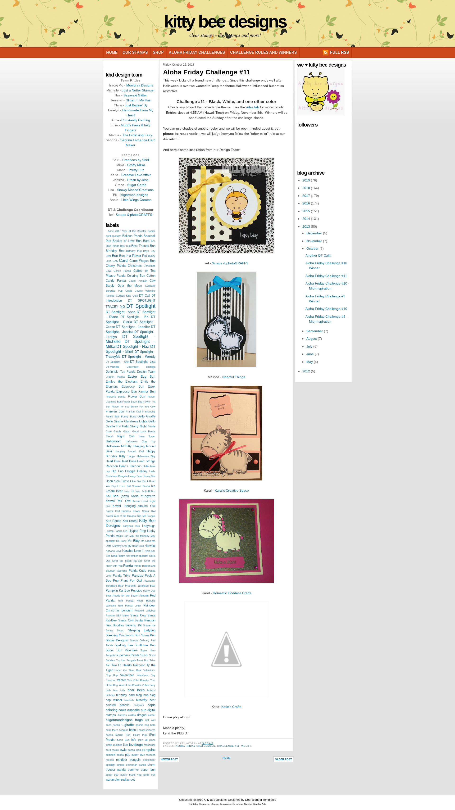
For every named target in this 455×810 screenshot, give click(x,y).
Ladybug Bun (131, 526)
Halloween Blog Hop (140, 441)
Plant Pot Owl (131, 580)
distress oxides (127, 715)
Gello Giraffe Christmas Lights (126, 421)
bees (141, 690)
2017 (306, 196)
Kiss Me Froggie (145, 516)
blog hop (142, 695)
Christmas (135, 265)
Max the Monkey (139, 535)
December (314, 233)
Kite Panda (113, 521)
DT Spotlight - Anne (121, 312)
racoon (110, 759)
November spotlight (137, 555)
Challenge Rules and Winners (263, 52)
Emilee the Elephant (121, 381)
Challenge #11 (228, 746)
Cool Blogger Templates (260, 799)
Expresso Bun (126, 391)
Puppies (136, 590)
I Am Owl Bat (138, 481)
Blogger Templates (221, 804)
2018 (306, 188)
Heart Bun (113, 461)
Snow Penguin (117, 640)
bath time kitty (115, 690)
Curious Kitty (123, 295)
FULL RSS (339, 52)
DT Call (144, 295)
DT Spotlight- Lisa (142, 361)
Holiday (142, 471)
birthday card (125, 695)
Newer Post (169, 759)
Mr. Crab (146, 540)
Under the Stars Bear (128, 670)
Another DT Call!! (318, 255)
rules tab (252, 107)
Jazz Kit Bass (132, 491)
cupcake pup (136, 710)
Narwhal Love (114, 550)
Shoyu (120, 630)
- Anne (110, 231)
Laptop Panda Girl (116, 530)
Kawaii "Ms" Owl (118, 501)
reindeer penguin (128, 759)
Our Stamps (135, 52)
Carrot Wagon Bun (142, 260)
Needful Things (233, 377)
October (312, 248)
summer (133, 769)
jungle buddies (114, 744)
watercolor (113, 779)
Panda (128, 565)
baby (152, 685)
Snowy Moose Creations (135, 190)
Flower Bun (136, 396)
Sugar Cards (136, 185)
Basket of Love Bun (127, 241)
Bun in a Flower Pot (133, 256)
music (115, 749)
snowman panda (136, 764)
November (314, 241)
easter (151, 715)
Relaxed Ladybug (144, 610)
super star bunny (116, 774)
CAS (115, 260)
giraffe (129, 725)
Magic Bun (122, 535)
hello (152, 725)
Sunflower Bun (145, 645)
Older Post (283, 759)
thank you (135, 774)
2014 (306, 219)
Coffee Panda (122, 270)
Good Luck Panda (143, 431)
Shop (158, 52)
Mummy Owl (119, 545)
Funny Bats (113, 416)
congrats (139, 705)
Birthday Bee (115, 251)
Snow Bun (148, 635)
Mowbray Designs (139, 85)
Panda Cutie (137, 570)
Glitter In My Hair (138, 100)
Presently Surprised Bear (140, 585)
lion (125, 745)
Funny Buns (128, 416)
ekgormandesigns (119, 720)
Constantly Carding (135, 120)
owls (123, 749)
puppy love (138, 754)
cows (122, 710)
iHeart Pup (140, 734)
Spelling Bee (124, 645)
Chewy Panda (116, 265)
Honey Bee (149, 476)
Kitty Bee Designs (225, 21)
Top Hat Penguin (126, 660)
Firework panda (115, 396)
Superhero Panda (127, 655)
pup (127, 754)
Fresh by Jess (137, 180)
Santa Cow (138, 615)
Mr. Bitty (133, 541)
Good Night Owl (120, 436)
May (310, 362)
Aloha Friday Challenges (197, 52)
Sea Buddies (115, 625)
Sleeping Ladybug (141, 630)
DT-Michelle (112, 366)
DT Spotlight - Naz (132, 346)
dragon (141, 715)
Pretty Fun (136, 170)
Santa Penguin (145, 620)
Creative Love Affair (136, 175)
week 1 (246, 746)
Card (123, 260)
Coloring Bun (136, 275)
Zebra (145, 685)
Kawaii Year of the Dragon (121, 516)
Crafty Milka (136, 165)
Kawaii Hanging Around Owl (134, 506)
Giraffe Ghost (122, 431)
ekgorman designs (134, 195)
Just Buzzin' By (136, 105)
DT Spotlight (140, 306)
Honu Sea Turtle (117, 481)
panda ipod (134, 749)
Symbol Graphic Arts (255, 804)
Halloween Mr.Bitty (119, 446)
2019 (306, 180)
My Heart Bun (136, 545)
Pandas (137, 575)
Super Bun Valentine (121, 650)
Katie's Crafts (231, 707)
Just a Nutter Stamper (138, 90)
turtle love (149, 774)
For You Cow (147, 406)
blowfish (129, 700)
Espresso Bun (133, 386)
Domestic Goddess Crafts (232, 593)
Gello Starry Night (134, 426)
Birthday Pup (134, 250)
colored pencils (117, 705)
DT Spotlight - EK (134, 317)
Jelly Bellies (148, 491)
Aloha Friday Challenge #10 (326, 309)
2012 (306, 371)
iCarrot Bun (122, 734)
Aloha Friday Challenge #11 (206, 72)
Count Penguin (138, 280)
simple (120, 764)
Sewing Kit (133, 625)
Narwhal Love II (133, 550)
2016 (306, 203)
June (310, 354)
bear (130, 690)
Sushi (144, 655)
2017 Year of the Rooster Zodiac (135, 231)
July (309, 346)
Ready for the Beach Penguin (131, 595)
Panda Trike (121, 575)
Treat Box (143, 660)
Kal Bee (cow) (117, 496)
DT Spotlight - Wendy (138, 356)
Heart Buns (128, 461)
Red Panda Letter (129, 605)
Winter (121, 680)
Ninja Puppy (118, 555)
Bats (146, 241)
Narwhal (150, 546)
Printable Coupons (199, 804)
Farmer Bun (146, 391)
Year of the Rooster (130, 685)
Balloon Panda (132, 236)
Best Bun (125, 245)
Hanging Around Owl (129, 451)
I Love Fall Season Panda (133, 486)
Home (112, 52)
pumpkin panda (115, 754)
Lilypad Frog (137, 531)
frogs (139, 720)
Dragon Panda (115, 376)
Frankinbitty (148, 411)
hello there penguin (117, 730)
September (315, 331)
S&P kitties (122, 615)
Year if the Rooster (138, 680)
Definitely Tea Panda (120, 371)
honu (132, 730)
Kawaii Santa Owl (144, 511)
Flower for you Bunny (125, 406)
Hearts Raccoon (130, 466)
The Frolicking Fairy (137, 135)
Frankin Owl (133, 411)
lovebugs (136, 745)
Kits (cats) (130, 521)
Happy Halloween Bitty (141, 456)
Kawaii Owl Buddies (118, 511)
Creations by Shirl (135, 160)
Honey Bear (135, 476)
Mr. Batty (121, 540)
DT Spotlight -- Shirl (117, 361)
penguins (148, 749)
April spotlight (113, 236)
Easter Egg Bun (141, 376)
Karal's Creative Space (232, 490)
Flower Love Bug (132, 401)
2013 (306, 226)
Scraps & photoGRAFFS (134, 215)
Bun (115, 256)
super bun (148, 769)
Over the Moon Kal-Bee (127, 560)
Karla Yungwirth (143, 496)
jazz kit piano (146, 739)
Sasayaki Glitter (135, 95)
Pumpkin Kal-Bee (118, 590)
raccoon (150, 754)
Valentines (127, 675)
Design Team (146, 371)
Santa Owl (125, 620)
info (133, 740)
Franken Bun (115, 411)
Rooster (110, 615)
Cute (135, 295)
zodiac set (128, 779)
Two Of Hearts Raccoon (128, 665)
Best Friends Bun (143, 246)
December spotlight (141, 366)
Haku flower (146, 436)
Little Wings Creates (136, 200)
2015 (306, 211)
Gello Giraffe (146, 416)
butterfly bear (146, 700)
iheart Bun (123, 739)
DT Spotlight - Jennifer (133, 327)
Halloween (113, 441)
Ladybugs (148, 526)
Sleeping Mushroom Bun (123, 635)
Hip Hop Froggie (124, 471)
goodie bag (142, 725)
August (312, 338)
